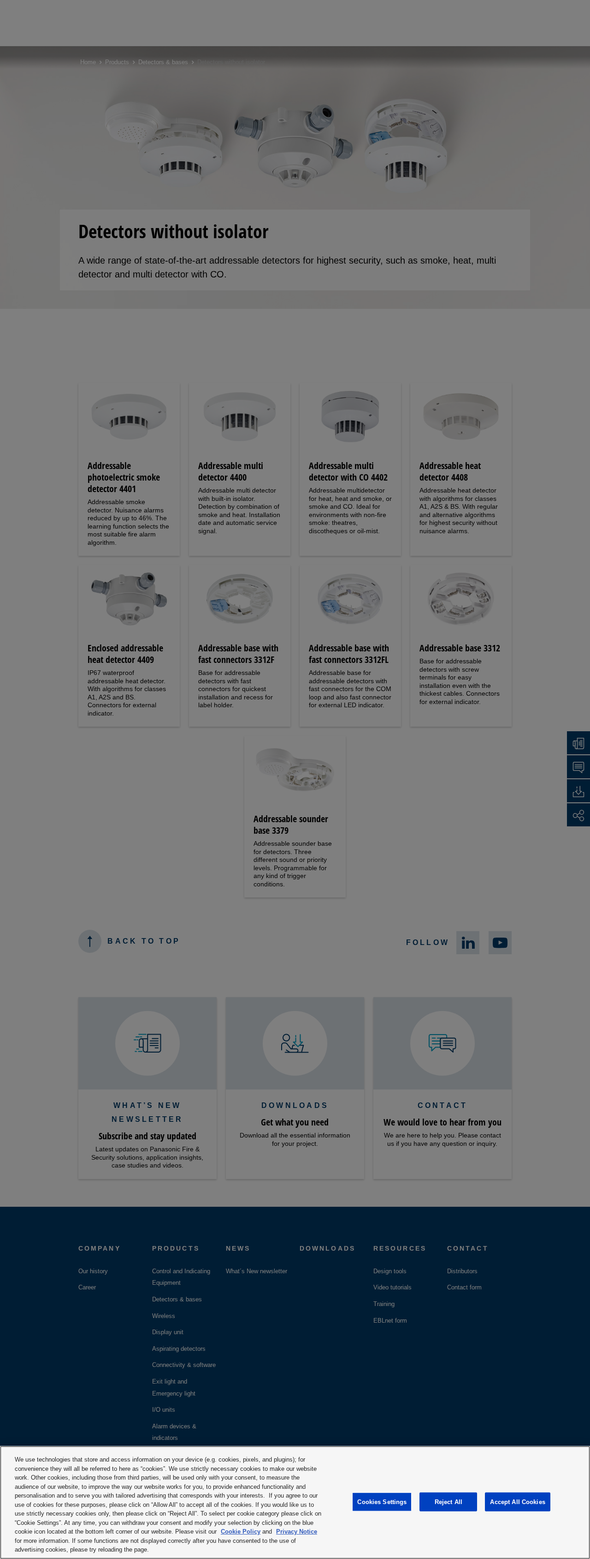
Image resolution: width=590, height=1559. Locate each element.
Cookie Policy (240, 1531)
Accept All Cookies (517, 1501)
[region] (295, 1502)
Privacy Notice (296, 1531)
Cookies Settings (382, 1501)
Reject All (448, 1501)
